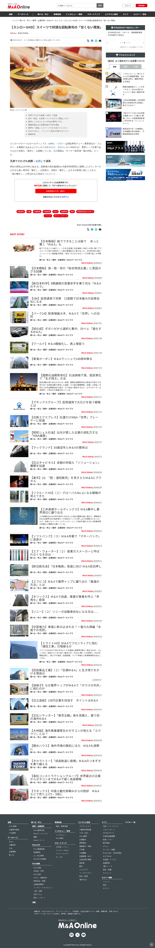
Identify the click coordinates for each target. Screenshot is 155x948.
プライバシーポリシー (63, 911)
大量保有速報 (14, 829)
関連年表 (31, 134)
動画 (35, 837)
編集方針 (37, 911)
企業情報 (12, 851)
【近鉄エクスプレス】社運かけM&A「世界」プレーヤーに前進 (64, 418)
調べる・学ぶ (43, 14)
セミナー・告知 (139, 14)
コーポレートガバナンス (42, 887)
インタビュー (61, 835)
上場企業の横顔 (85, 859)
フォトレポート (109, 829)
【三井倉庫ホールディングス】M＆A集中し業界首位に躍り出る (69, 510)
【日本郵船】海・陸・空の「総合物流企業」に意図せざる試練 (65, 269)
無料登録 (141, 5)
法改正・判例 (38, 871)
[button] (120, 42)
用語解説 (36, 852)
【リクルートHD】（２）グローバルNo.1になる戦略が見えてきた (65, 494)
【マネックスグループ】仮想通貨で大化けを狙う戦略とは (65, 403)
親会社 (50, 147)
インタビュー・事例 (74, 14)
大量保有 (12, 845)
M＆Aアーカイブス (54, 20)
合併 (38, 161)
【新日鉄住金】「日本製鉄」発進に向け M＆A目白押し (66, 566)
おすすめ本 (107, 856)
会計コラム (37, 894)
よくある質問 (38, 855)
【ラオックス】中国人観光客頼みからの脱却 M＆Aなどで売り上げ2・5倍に (64, 792)
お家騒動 (82, 853)
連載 (34, 902)
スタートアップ (93, 14)
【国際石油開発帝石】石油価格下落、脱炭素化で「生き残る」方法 (70, 376)
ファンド (48, 215)
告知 (104, 885)
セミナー (106, 888)
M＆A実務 (36, 863)
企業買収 (64, 211)
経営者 (81, 863)
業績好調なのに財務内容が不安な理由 (43, 124)
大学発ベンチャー (62, 847)
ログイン (128, 5)
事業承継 (57, 14)
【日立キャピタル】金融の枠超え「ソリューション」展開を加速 (65, 464)
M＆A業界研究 (38, 830)
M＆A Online (23, 33)
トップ (15, 20)
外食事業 (37, 211)
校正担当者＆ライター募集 (89, 911)
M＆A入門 (36, 845)
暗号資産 (106, 843)
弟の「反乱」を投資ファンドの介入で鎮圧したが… (49, 118)
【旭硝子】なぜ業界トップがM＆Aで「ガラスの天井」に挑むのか (65, 686)
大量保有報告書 (85, 829)
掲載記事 (104, 911)
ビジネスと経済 (111, 14)
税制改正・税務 (39, 881)
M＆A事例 (59, 838)
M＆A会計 (37, 874)
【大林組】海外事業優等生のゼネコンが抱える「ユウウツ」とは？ (65, 732)
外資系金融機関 (109, 836)
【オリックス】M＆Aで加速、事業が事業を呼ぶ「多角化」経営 (64, 598)
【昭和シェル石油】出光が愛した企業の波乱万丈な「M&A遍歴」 (64, 434)
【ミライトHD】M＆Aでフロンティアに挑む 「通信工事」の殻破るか (68, 644)
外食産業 (47, 211)
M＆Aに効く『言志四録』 (112, 853)
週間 (125, 66)
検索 (100, 5)
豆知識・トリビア (110, 859)
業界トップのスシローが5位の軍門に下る (45, 121)
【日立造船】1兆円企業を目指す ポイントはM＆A (64, 700)
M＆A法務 (37, 867)
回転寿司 (21, 211)
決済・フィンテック (110, 826)
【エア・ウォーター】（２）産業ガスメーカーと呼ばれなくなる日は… (65, 552)
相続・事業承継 (62, 826)
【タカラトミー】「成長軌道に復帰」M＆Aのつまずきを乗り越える (65, 762)
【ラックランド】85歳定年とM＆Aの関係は (59, 447)
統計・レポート (39, 897)
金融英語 (106, 863)
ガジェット (107, 873)
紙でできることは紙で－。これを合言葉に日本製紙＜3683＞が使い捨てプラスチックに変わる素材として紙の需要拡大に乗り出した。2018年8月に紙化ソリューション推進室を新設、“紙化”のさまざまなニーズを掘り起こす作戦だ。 (70, 252)
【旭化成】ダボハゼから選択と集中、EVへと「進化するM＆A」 (65, 330)
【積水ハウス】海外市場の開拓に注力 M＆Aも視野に (64, 747)
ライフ (125, 14)
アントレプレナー (62, 853)
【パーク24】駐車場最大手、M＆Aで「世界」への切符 (65, 315)
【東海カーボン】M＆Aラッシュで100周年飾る (61, 359)
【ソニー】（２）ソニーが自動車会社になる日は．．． (65, 611)
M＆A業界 (83, 836)
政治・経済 (83, 876)
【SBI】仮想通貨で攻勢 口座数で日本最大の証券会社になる (65, 300)
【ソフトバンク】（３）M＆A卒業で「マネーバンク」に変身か (65, 537)
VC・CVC (59, 857)
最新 (115, 66)
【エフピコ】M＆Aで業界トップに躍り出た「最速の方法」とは (64, 583)
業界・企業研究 (38, 20)
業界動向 (82, 843)
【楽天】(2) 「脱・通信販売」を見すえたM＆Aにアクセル (65, 479)
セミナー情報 (107, 877)
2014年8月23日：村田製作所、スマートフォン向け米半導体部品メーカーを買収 (124, 33)
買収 (72, 211)
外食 (29, 211)
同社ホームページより (17, 110)
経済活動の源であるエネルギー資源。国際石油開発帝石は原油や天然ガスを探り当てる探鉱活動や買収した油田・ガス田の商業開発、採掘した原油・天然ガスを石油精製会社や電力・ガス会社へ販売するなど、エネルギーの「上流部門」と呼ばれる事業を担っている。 (70, 386)
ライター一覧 (130, 822)
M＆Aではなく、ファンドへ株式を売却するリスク (48, 131)
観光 (81, 866)
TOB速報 (12, 833)
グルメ (105, 846)
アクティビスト (85, 826)
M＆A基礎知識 (38, 849)
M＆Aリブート (38, 840)
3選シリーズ (107, 866)
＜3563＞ (60, 143)
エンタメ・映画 (109, 849)
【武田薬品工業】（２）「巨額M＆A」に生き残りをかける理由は (64, 671)
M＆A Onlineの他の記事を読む (89, 224)
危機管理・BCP (85, 856)
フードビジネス (85, 873)
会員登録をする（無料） (56, 191)
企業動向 (82, 839)
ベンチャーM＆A (62, 850)
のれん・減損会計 (40, 877)
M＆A (55, 211)
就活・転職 (107, 869)
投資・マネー (108, 839)
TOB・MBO (83, 833)
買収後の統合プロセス (85, 211)
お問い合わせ (113, 911)
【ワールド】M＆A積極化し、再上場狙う (57, 343)
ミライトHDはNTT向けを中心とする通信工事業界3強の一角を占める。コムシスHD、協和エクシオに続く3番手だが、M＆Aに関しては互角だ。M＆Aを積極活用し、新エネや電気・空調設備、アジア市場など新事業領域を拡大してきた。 (70, 654)
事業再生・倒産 (85, 846)
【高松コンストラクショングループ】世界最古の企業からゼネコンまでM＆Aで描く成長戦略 (65, 777)
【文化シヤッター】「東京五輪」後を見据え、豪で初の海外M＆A (65, 717)
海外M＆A (83, 879)
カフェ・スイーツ (60, 215)
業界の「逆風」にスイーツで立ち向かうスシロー (48, 127)
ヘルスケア (83, 869)
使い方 (11, 855)
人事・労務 (37, 891)
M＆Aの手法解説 (39, 859)
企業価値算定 (38, 884)
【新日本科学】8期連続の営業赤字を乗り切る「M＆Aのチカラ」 (65, 284)
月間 (136, 66)
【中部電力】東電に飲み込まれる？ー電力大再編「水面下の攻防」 (65, 628)
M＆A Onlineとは (48, 911)
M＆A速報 (12, 826)
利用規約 (76, 911)
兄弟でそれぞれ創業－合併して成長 (42, 115)
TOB (10, 848)
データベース (23, 14)
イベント (106, 881)
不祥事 (81, 849)
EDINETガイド (108, 833)
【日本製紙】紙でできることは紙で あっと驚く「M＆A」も (69, 242)
